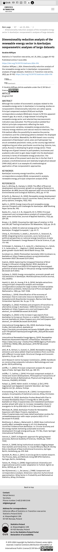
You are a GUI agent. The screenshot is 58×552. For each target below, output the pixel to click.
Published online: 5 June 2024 (14, 60)
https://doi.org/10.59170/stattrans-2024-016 (20, 63)
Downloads (11, 83)
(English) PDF (7, 96)
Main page (6, 27)
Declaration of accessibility (22, 535)
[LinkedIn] (25, 3)
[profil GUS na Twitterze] (21, 3)
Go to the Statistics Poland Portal (25, 532)
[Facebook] (17, 3)
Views (10, 80)
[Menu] (53, 9)
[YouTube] (13, 3)
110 (5, 83)
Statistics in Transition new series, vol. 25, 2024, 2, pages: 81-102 (28, 57)
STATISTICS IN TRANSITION (8, 8)
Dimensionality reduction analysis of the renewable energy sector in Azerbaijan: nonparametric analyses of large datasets (28, 43)
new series (8, 11)
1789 (5, 79)
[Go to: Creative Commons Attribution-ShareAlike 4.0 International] (13, 90)
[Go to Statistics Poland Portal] (6, 3)
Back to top (29, 487)
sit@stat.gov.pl (9, 503)
